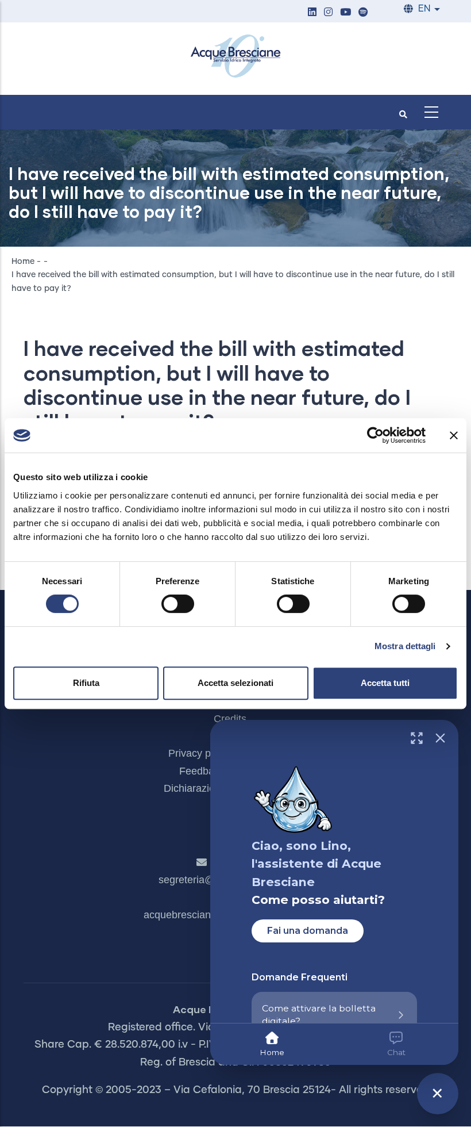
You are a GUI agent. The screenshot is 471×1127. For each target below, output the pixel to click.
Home (22, 262)
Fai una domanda (307, 930)
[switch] (177, 604)
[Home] (235, 55)
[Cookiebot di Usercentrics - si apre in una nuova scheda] (375, 435)
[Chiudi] (440, 738)
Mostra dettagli (405, 646)
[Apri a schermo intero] (416, 738)
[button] (312, 13)
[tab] (272, 1044)
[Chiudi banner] (454, 435)
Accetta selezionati (235, 683)
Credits (230, 718)
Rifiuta (86, 683)
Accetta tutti (385, 683)
